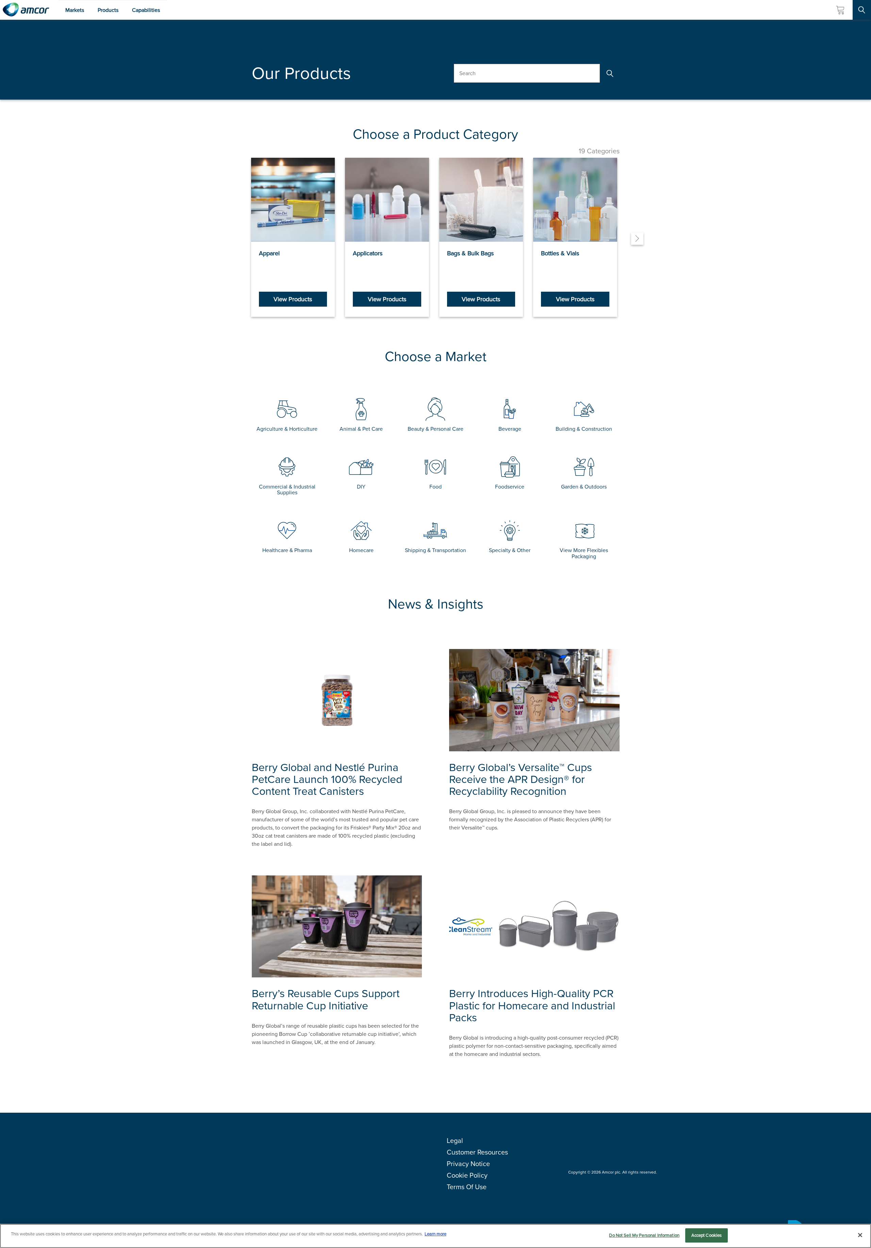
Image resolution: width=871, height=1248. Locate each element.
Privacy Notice (468, 1164)
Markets (74, 10)
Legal (455, 1140)
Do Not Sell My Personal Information (644, 1235)
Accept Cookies (706, 1235)
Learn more (435, 1234)
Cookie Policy (467, 1175)
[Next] (637, 239)
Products (108, 10)
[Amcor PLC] (25, 9)
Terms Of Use (467, 1187)
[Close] (860, 1235)
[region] (435, 1236)
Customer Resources (477, 1152)
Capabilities (146, 10)
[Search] (609, 73)
